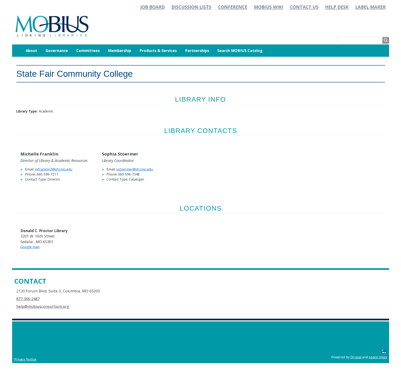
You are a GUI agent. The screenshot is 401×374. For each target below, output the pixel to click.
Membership (119, 50)
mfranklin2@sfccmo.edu (53, 169)
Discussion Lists (191, 7)
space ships (378, 357)
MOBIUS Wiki (268, 7)
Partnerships (197, 50)
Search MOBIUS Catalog (240, 50)
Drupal (356, 357)
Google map (29, 247)
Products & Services (158, 50)
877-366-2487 (28, 298)
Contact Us (304, 7)
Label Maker (370, 7)
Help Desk (337, 7)
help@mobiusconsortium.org (42, 306)
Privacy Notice (25, 359)
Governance (57, 50)
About (31, 50)
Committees (88, 50)
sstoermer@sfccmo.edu (134, 169)
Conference (232, 7)
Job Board (152, 7)
